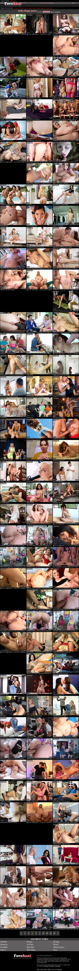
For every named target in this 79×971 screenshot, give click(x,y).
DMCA (49, 969)
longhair (43, 8)
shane (29, 8)
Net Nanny (52, 966)
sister (33, 8)
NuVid (55, 944)
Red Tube (30, 947)
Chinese (22, 8)
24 (47, 933)
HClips (29, 942)
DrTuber (3, 942)
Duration (57, 12)
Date (52, 12)
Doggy (38, 8)
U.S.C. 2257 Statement (57, 969)
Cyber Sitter (57, 966)
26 (54, 933)
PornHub (3, 947)
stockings (16, 8)
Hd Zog (56, 942)
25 (51, 933)
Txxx (55, 950)
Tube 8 (3, 950)
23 (43, 933)
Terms (38, 969)
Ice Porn (30, 944)
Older (47, 8)
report (24, 32)
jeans (26, 8)
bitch (51, 8)
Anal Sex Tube (13, 1)
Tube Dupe (3, 15)
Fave (13, 3)
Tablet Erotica (58, 947)
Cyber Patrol (46, 966)
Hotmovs (4, 944)
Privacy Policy (43, 969)
